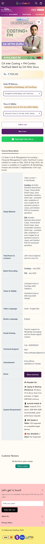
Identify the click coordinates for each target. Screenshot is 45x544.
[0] (40, 3)
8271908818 (40, 14)
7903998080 (26, 14)
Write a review (22, 466)
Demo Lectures (33, 374)
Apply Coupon (40, 10)
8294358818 (13, 14)
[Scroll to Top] (41, 532)
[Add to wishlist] (38, 22)
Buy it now (22, 131)
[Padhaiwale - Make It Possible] (22, 3)
